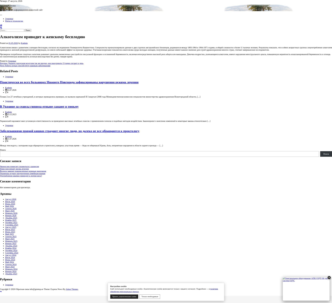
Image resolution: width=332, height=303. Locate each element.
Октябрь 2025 (11, 222)
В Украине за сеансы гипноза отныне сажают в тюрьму (39, 106)
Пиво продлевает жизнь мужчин (14, 169)
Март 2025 (10, 239)
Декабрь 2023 (11, 274)
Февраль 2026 (11, 213)
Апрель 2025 (10, 236)
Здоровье (9, 19)
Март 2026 (10, 211)
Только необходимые (149, 297)
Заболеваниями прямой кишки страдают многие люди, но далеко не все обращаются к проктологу (69, 131)
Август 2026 (10, 199)
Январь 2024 (10, 271)
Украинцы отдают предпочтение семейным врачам (22, 173)
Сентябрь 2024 (11, 253)
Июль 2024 (10, 257)
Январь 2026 (10, 215)
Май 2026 (9, 206)
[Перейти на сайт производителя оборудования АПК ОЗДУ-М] (306, 289)
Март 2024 (10, 267)
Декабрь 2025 (11, 218)
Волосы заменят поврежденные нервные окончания (23, 171)
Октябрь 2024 (11, 250)
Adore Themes (72, 289)
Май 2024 (9, 262)
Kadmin (24, 43)
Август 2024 (10, 255)
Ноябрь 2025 (10, 220)
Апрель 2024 (10, 264)
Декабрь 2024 (11, 246)
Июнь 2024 (10, 260)
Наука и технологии (14, 21)
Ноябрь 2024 (10, 248)
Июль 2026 (10, 201)
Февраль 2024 (11, 269)
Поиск (3, 150)
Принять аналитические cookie (124, 297)
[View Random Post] (1, 25)
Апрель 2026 (10, 208)
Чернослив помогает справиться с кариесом (19, 166)
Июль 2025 (10, 229)
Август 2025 (10, 227)
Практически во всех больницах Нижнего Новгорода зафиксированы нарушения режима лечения (69, 82)
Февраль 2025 (11, 241)
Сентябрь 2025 (11, 225)
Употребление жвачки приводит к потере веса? (21, 176)
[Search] (1, 28)
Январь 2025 (10, 243)
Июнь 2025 (10, 232)
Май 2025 (9, 234)
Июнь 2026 (10, 204)
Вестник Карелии (8, 5)
